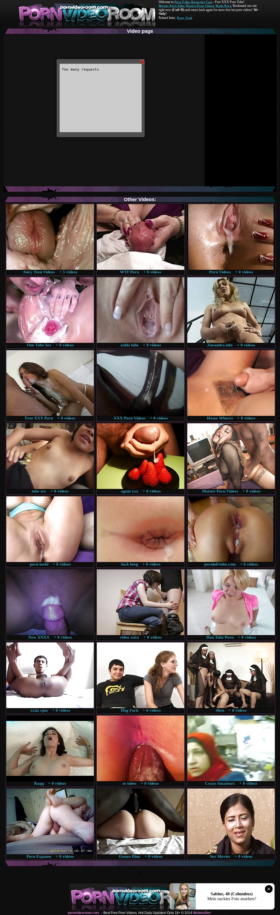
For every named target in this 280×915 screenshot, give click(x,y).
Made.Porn (223, 5)
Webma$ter (202, 913)
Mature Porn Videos (200, 5)
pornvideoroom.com (83, 913)
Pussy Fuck (184, 17)
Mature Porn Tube (171, 5)
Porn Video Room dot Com (193, 2)
